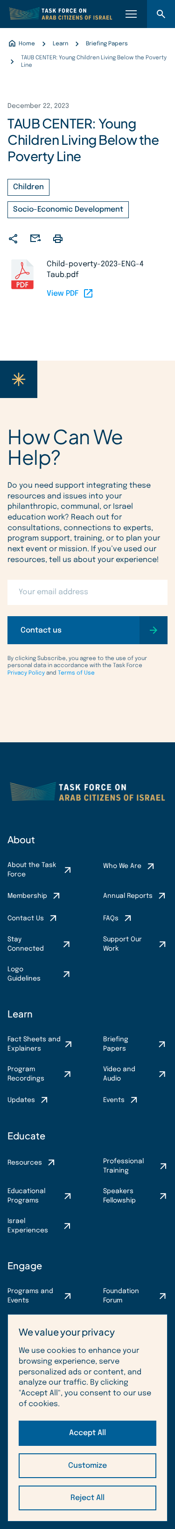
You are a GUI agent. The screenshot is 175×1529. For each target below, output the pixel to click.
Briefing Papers (115, 1044)
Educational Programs (26, 1196)
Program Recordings (25, 1074)
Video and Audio (119, 1074)
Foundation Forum (121, 1296)
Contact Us (25, 918)
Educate (26, 1135)
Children (28, 187)
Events (114, 1100)
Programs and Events (30, 1296)
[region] (87, 1418)
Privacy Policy (26, 673)
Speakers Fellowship (119, 1196)
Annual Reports (128, 896)
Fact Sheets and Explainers (34, 1044)
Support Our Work (122, 944)
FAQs (111, 918)
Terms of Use (76, 673)
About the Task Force (31, 870)
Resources (24, 1162)
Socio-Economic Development (68, 209)
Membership (27, 896)
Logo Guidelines (24, 974)
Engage (24, 1265)
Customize (87, 1466)
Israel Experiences (27, 1226)
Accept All (87, 1433)
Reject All (87, 1498)
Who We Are (122, 866)
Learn (20, 1013)
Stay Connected (25, 944)
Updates (21, 1100)
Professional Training (123, 1166)
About (21, 839)
